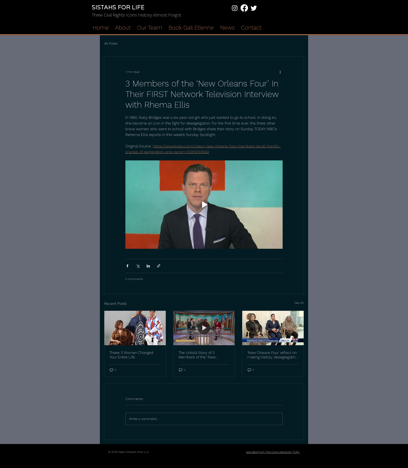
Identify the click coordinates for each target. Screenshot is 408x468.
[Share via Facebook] (127, 266)
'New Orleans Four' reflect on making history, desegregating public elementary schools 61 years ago (272, 354)
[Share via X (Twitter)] (138, 266)
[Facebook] (244, 8)
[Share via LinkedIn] (148, 266)
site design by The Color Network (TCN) (273, 452)
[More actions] (280, 72)
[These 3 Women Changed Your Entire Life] (135, 328)
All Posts (111, 43)
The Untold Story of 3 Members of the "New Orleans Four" (197, 354)
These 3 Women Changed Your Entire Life (131, 354)
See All (299, 302)
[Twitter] (254, 8)
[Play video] (204, 204)
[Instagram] (234, 8)
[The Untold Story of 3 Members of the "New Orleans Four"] (204, 328)
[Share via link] (159, 266)
